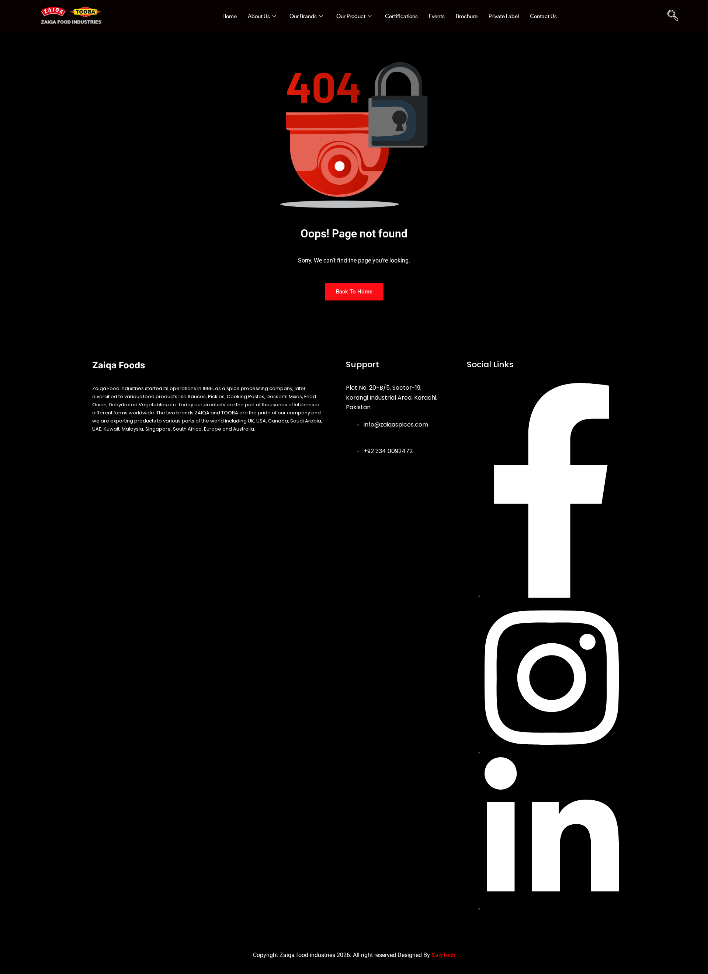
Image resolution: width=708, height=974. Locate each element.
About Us (259, 16)
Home (229, 16)
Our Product (350, 16)
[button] (672, 16)
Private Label (504, 16)
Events (437, 16)
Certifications (401, 16)
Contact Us (543, 16)
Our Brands (303, 16)
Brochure (467, 16)
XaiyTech (443, 955)
